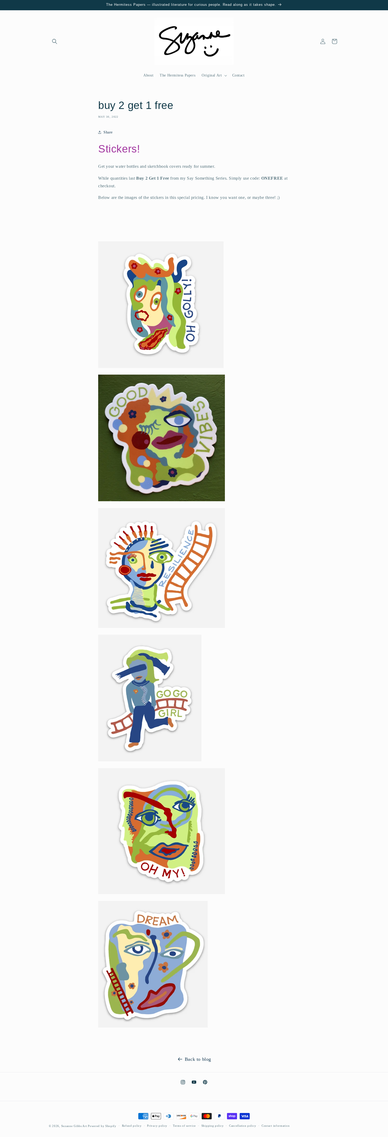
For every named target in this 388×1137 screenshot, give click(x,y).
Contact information (276, 1125)
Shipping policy (212, 1125)
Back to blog (198, 1059)
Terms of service (184, 1125)
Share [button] (108, 132)
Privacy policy (157, 1125)
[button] (54, 41)
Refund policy (132, 1125)
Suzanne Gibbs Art (74, 1126)
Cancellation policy (242, 1125)
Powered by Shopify (102, 1126)
